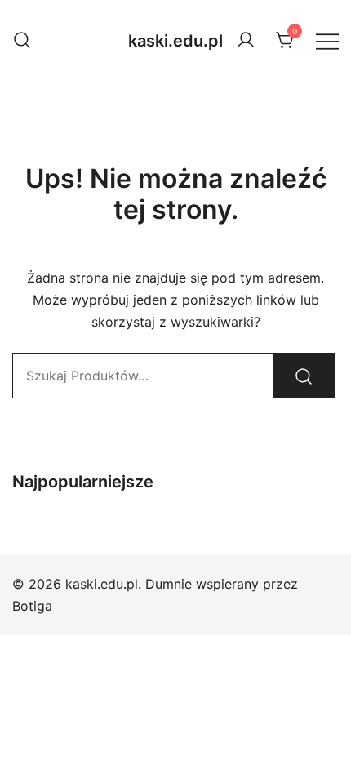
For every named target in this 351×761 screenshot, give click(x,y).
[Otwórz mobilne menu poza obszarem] (327, 40)
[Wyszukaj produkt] (304, 375)
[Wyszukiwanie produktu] (22, 40)
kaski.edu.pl (175, 41)
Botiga (32, 606)
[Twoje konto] (245, 40)
